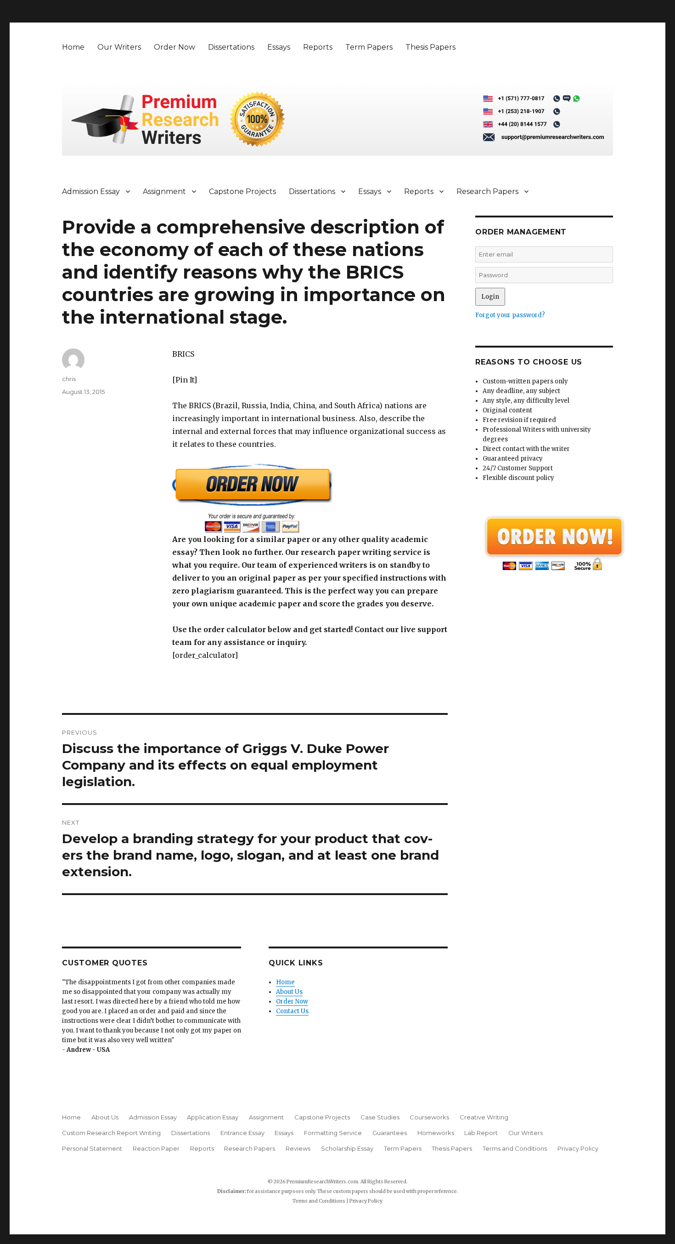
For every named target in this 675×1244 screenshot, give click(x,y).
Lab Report (481, 1132)
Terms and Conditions (515, 1148)
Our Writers (119, 47)
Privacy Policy (577, 1148)
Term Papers (369, 47)
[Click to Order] (310, 498)
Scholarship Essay (347, 1148)
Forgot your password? (510, 315)
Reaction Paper (156, 1148)
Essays (278, 47)
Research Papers (487, 191)
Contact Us (292, 1011)
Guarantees (389, 1132)
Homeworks (435, 1132)
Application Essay (212, 1117)
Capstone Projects (242, 191)
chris (69, 378)
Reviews (298, 1148)
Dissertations (231, 47)
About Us (289, 992)
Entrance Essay (242, 1132)
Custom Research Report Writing (111, 1132)
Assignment (164, 191)
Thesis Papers (430, 47)
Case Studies (379, 1117)
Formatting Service (333, 1132)
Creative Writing (484, 1117)
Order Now (174, 47)
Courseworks (429, 1117)
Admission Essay (91, 191)
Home (73, 47)
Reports (317, 47)
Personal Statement (92, 1148)
